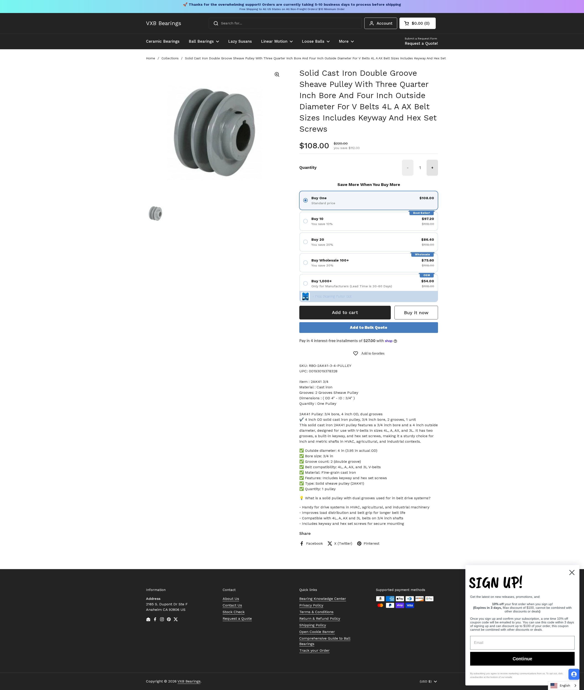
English (565, 685)
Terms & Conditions (316, 612)
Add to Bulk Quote (368, 327)
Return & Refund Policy (319, 618)
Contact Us (232, 605)
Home (150, 58)
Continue (522, 658)
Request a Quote (237, 618)
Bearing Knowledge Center (322, 598)
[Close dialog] (572, 572)
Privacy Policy (311, 605)
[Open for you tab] (573, 674)
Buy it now (416, 312)
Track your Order (314, 650)
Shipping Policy (312, 625)
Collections (170, 58)
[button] (417, 23)
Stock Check (234, 612)
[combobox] (285, 23)
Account (384, 23)
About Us (231, 598)
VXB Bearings (163, 23)
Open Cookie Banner (317, 632)
